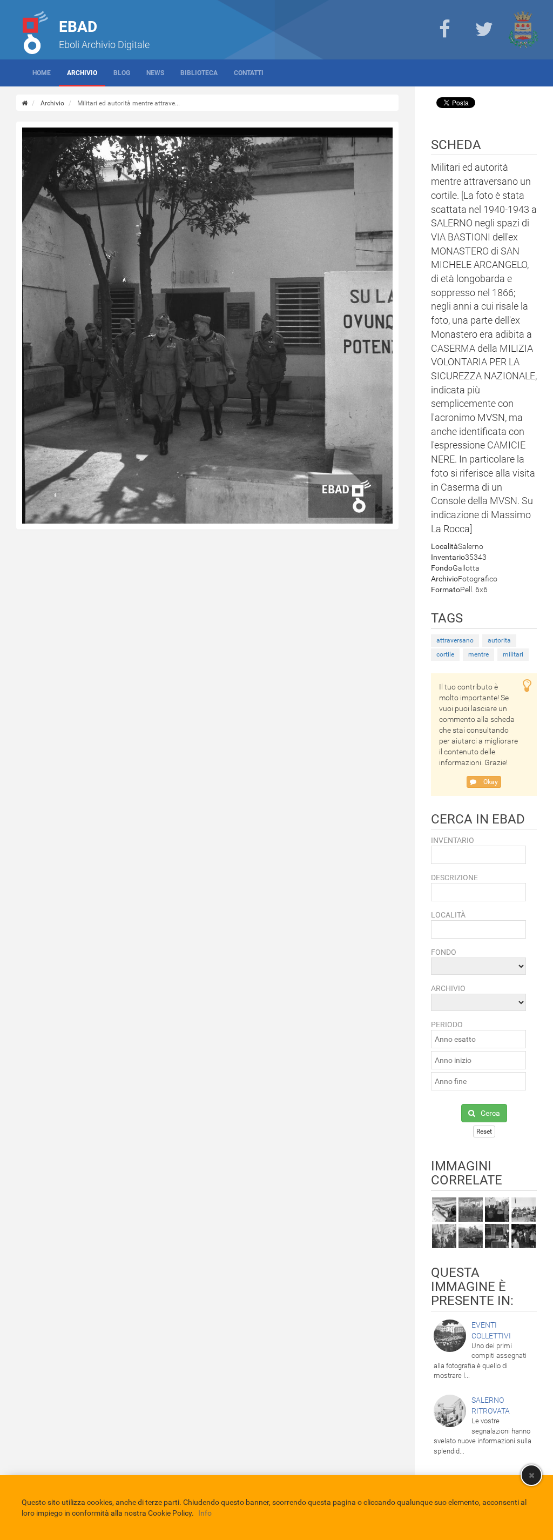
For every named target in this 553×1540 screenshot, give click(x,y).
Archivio (82, 73)
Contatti (249, 73)
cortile (445, 654)
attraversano (455, 640)
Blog (121, 73)
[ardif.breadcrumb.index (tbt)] (25, 103)
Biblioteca (199, 73)
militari (513, 654)
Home (41, 73)
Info (205, 1513)
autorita (499, 640)
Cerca (490, 1113)
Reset (484, 1131)
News (155, 73)
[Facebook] (444, 30)
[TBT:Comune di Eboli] (523, 30)
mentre (478, 654)
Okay (490, 782)
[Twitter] (484, 30)
